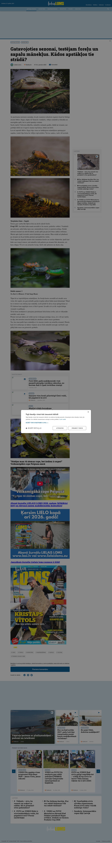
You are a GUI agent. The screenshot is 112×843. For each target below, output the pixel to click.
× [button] (88, 412)
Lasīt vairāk (62, 419)
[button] (56, 423)
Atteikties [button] (60, 428)
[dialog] (56, 421)
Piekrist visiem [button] (77, 428)
